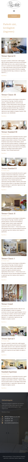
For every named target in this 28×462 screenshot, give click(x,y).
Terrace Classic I (8, 258)
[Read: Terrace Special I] (14, 331)
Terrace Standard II (9, 168)
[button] (14, 11)
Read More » (4, 75)
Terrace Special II (8, 56)
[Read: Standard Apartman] (14, 364)
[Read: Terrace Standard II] (14, 161)
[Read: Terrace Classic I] (14, 247)
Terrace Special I (8, 339)
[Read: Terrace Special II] (14, 45)
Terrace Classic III (8, 95)
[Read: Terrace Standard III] (14, 124)
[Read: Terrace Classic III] (14, 86)
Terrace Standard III (9, 132)
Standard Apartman (9, 372)
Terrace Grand (7, 304)
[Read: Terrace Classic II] (14, 202)
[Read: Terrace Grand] (14, 292)
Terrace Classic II (8, 213)
